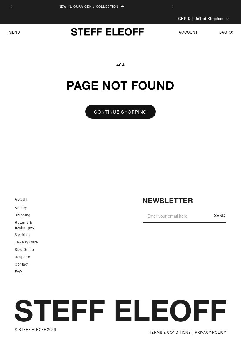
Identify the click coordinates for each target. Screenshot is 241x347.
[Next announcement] (172, 6)
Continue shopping (120, 112)
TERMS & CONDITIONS (170, 332)
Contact (21, 263)
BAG (226, 31)
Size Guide (24, 249)
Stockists (22, 234)
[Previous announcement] (11, 6)
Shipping (23, 214)
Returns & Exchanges (24, 225)
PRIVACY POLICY (210, 332)
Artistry (21, 207)
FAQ (18, 271)
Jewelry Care (26, 241)
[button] (12, 32)
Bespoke (22, 256)
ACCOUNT (188, 32)
